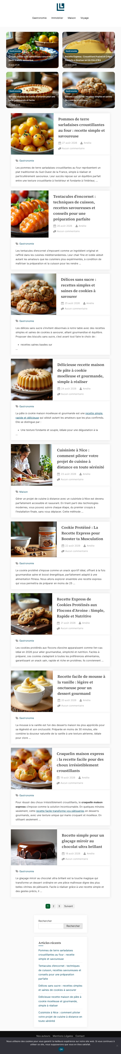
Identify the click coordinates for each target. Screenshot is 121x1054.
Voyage (85, 18)
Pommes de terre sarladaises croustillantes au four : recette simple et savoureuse (56, 954)
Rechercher (45, 920)
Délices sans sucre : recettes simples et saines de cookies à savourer (88, 98)
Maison (72, 18)
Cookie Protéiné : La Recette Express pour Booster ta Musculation (82, 533)
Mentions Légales (63, 1035)
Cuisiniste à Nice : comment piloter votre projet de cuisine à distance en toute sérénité (60, 1016)
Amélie (87, 142)
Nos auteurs (43, 1035)
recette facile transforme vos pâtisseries (60, 810)
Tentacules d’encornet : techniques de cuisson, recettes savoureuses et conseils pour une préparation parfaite (74, 208)
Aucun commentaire (73, 149)
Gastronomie (39, 18)
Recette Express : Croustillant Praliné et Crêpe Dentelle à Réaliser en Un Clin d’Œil (88, 58)
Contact (80, 1035)
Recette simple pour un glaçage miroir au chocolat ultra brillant (83, 841)
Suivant (68, 906)
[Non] (117, 1045)
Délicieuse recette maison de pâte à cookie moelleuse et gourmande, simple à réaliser (59, 1001)
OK (61, 1049)
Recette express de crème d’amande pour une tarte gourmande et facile (32, 98)
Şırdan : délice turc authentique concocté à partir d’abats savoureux (31, 58)
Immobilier (57, 18)
